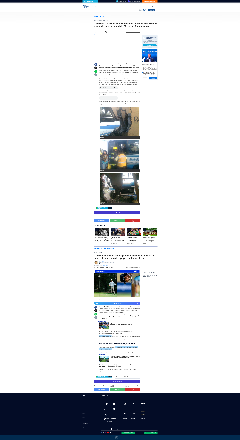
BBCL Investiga (124, 10)
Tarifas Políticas (86, 432)
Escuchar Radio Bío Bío (150, 1)
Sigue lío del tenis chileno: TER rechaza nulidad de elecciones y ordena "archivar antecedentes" (122, 323)
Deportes (108, 10)
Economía (102, 10)
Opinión (118, 10)
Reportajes (85, 423)
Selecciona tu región (88, 1)
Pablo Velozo (101, 261)
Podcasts (84, 10)
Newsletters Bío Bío (122, 1)
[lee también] (104, 325)
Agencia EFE (105, 265)
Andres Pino (98, 29)
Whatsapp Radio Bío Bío (151, 432)
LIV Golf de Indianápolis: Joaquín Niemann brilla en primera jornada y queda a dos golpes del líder (125, 357)
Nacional (90, 10)
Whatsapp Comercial (129, 432)
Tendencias (113, 10)
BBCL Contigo (131, 10)
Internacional (96, 10)
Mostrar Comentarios (117, 212)
